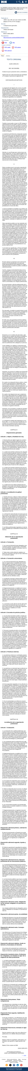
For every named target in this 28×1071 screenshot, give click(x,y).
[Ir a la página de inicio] (4, 2)
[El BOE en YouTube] (21, 1065)
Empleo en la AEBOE (14, 1062)
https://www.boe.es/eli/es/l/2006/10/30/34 (13, 37)
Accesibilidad (9, 1060)
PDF (6, 42)
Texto (2, 55)
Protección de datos (17, 1060)
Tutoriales (21, 1061)
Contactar (4, 1059)
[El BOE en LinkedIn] (18, 1065)
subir (25, 1055)
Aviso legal (24, 1059)
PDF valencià (8, 50)
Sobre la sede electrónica (12, 1059)
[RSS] (7, 1065)
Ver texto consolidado (22, 12)
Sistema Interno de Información (11, 1061)
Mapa (19, 1059)
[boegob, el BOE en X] (10, 1065)
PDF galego (18, 47)
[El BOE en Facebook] (14, 1065)
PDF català (7, 47)
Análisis (8, 55)
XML (13, 42)
